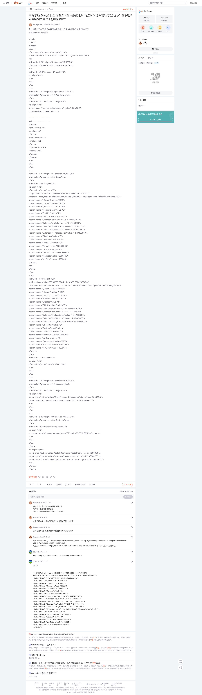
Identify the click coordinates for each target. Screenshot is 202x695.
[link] (30, 9)
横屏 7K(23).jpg (38, 655)
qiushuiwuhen (37, 502)
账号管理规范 (86, 690)
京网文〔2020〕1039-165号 (79, 687)
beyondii (36, 517)
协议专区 (66, 684)
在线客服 (106, 684)
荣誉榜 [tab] (150, 58)
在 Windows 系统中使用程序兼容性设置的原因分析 (52, 634)
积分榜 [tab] (141, 58)
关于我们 (36, 684)
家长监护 (42, 690)
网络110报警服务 (50, 690)
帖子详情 (50, 9)
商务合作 (51, 684)
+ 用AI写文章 (155, 119)
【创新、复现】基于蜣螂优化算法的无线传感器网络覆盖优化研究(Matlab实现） (66, 663)
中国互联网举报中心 (63, 690)
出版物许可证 (112, 690)
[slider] (47, 477)
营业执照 (119, 690)
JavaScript (39, 9)
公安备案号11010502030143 (45, 687)
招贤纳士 (44, 684)
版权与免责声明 (96, 690)
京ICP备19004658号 (62, 687)
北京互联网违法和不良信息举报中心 (113, 687)
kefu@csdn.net (94, 684)
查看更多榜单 (155, 93)
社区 (30, 9)
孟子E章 (36, 552)
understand (33, 676)
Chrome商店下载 (75, 690)
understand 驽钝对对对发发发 (44, 673)
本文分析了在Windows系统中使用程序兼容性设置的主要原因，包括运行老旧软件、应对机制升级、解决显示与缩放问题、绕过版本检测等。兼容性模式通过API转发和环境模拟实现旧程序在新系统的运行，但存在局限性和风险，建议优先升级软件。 (79, 638)
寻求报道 (59, 684)
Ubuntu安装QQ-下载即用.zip (43, 645)
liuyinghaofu (37, 527)
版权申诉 (104, 690)
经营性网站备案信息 (95, 687)
